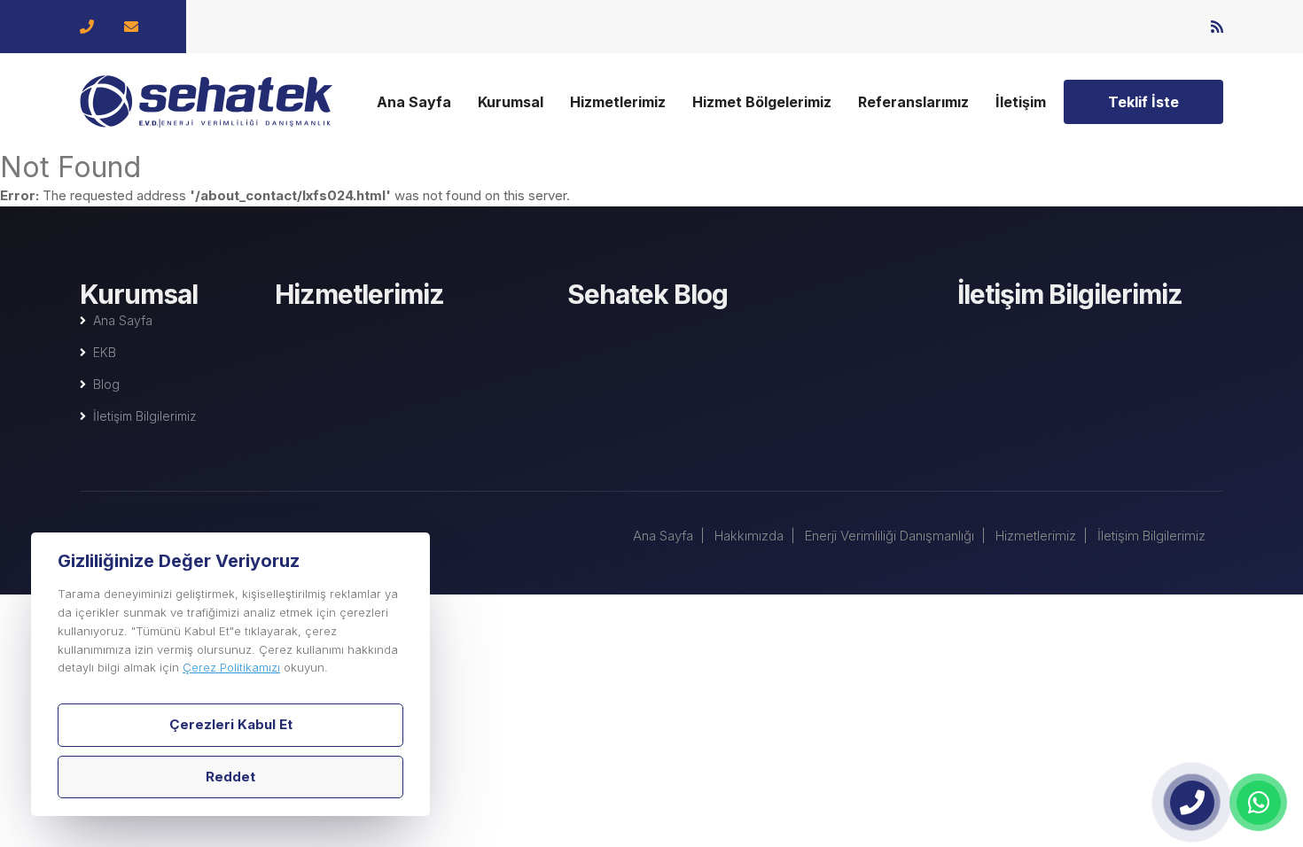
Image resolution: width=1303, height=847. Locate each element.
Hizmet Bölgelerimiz (761, 102)
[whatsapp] (1259, 803)
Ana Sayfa (414, 102)
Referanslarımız (913, 102)
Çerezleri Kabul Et (231, 724)
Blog (106, 384)
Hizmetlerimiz (618, 102)
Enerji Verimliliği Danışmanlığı (889, 535)
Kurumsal (510, 102)
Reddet (230, 776)
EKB (104, 352)
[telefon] (1192, 803)
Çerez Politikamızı (231, 667)
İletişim (1020, 102)
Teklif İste (1143, 102)
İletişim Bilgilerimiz (145, 416)
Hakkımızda (749, 535)
